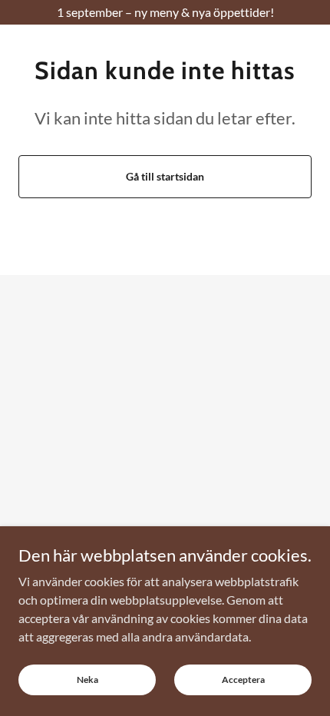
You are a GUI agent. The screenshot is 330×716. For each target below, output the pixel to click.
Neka (87, 679)
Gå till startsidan (165, 176)
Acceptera (243, 679)
